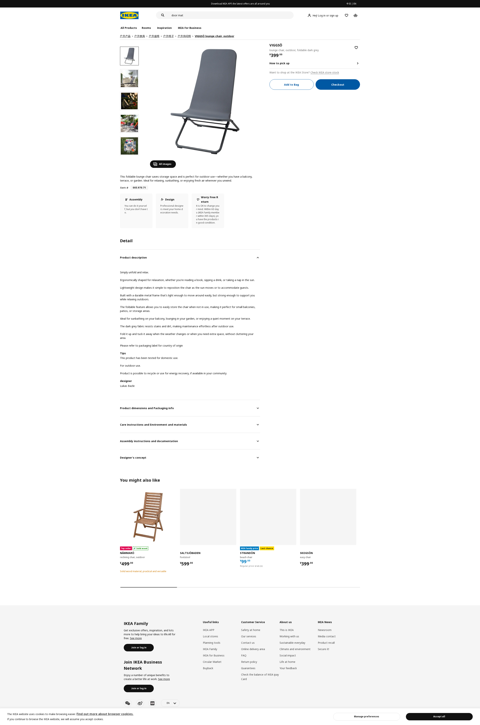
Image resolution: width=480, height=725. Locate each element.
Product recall (326, 642)
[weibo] (140, 703)
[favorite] (356, 47)
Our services (248, 636)
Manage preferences (366, 716)
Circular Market (212, 662)
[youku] (152, 703)
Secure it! (323, 649)
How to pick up (279, 63)
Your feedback (288, 668)
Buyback (208, 668)
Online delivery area (253, 649)
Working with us (289, 636)
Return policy (249, 662)
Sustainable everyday (292, 642)
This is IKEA (287, 630)
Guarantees (248, 668)
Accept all (439, 716)
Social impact (288, 655)
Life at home (287, 662)
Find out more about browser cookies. (104, 714)
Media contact (327, 636)
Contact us (248, 642)
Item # (124, 187)
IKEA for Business (213, 655)
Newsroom (325, 630)
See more (136, 638)
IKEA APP (208, 630)
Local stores (210, 636)
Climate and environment (295, 649)
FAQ (243, 655)
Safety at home (250, 630)
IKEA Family (210, 649)
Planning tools (211, 642)
